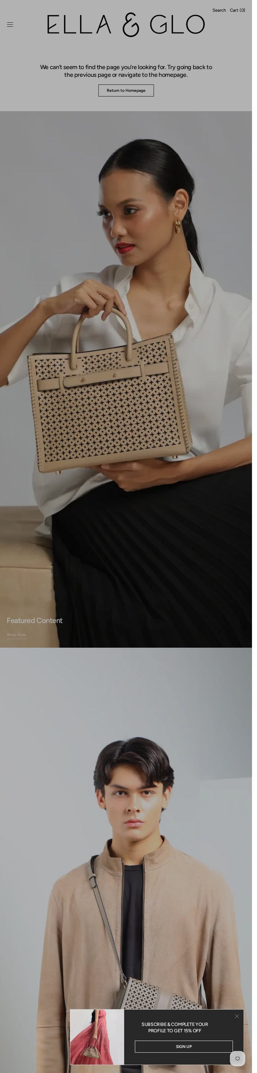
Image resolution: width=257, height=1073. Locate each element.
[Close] (237, 1016)
